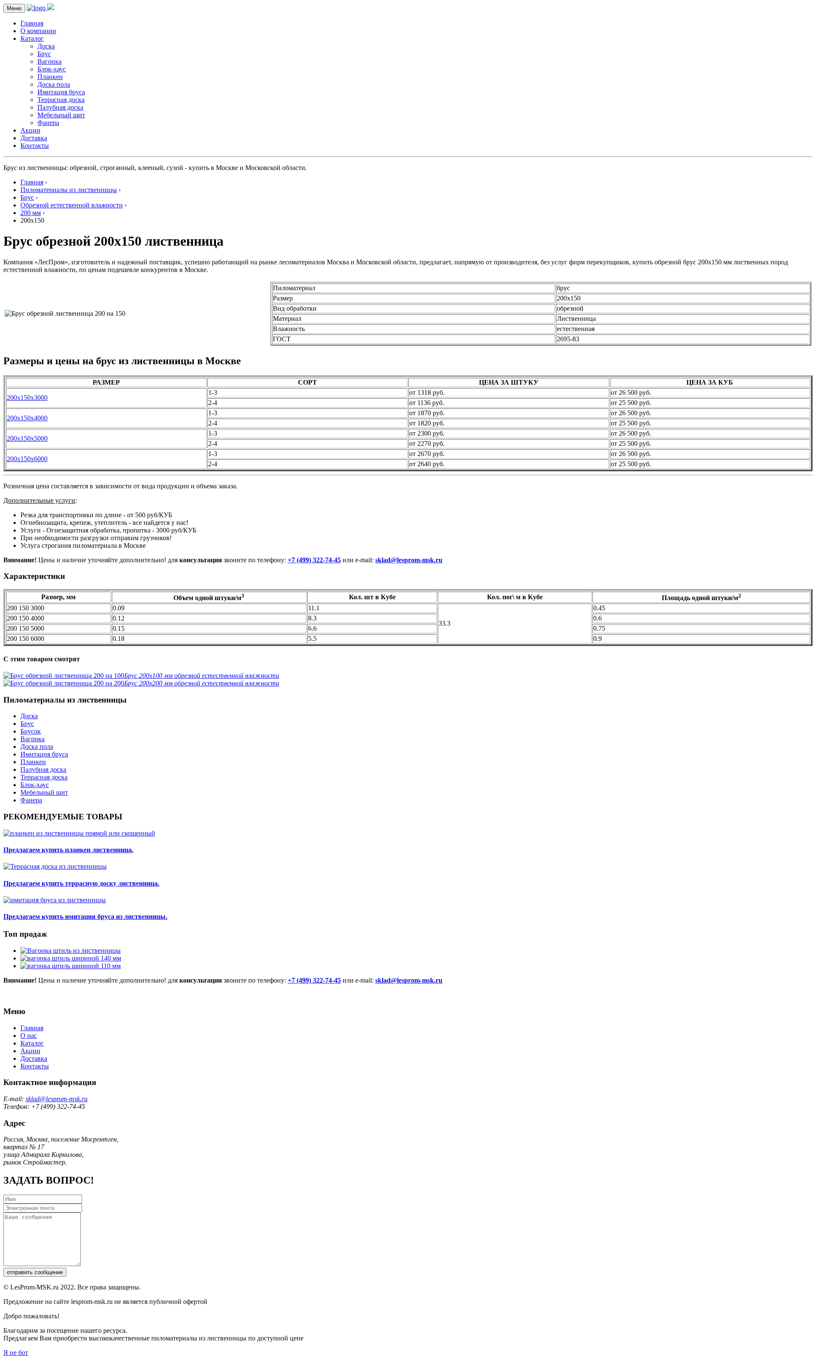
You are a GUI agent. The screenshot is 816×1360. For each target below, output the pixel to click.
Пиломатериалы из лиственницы (68, 189)
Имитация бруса (61, 92)
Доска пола (53, 84)
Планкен (50, 76)
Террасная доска (61, 99)
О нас (28, 1035)
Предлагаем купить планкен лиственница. (68, 849)
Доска (46, 46)
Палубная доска (60, 107)
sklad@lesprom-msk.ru (408, 560)
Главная (31, 23)
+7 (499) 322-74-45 (314, 560)
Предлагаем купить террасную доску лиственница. (81, 883)
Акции (30, 130)
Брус (44, 53)
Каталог (32, 38)
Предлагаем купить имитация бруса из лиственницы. (85, 916)
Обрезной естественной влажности (71, 205)
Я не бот (15, 1352)
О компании (38, 30)
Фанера (48, 122)
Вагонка (49, 61)
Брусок (30, 731)
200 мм (30, 212)
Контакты (34, 145)
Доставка (33, 138)
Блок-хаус (51, 69)
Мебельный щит (61, 115)
